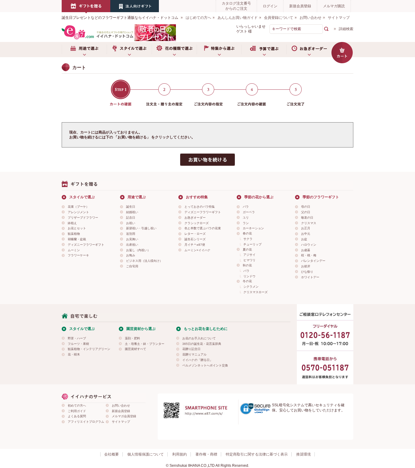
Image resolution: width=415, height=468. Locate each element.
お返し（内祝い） (138, 250)
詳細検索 (346, 29)
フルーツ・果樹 (78, 343)
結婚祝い (132, 212)
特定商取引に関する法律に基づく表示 (257, 454)
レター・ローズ (195, 233)
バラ (246, 206)
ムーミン (74, 250)
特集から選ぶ (219, 49)
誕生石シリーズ (195, 239)
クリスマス (308, 223)
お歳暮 (305, 250)
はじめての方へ (198, 18)
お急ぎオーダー (308, 49)
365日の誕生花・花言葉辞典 (201, 343)
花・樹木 (74, 354)
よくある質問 (77, 416)
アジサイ (249, 254)
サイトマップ (339, 18)
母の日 (305, 206)
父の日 (305, 212)
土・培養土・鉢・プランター (144, 343)
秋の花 (247, 265)
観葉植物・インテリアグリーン (89, 349)
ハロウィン (308, 244)
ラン (246, 223)
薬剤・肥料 (132, 338)
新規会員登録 (300, 6)
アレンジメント (78, 212)
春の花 (247, 233)
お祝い (130, 223)
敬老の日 (307, 217)
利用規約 (179, 454)
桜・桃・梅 (308, 255)
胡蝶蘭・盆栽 (77, 239)
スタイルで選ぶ (129, 49)
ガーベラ (249, 212)
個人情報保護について (145, 454)
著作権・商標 (206, 454)
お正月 (305, 228)
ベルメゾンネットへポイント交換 (205, 365)
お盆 (304, 239)
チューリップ (252, 244)
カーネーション (253, 228)
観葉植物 (74, 233)
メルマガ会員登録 (124, 416)
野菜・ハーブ (77, 338)
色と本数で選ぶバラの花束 (202, 228)
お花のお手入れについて (199, 338)
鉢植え (72, 223)
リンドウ (249, 276)
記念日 (130, 217)
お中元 (305, 233)
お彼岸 (305, 266)
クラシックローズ (196, 223)
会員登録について (278, 18)
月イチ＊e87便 (194, 244)
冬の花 (247, 281)
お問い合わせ (310, 18)
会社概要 (111, 454)
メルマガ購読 (334, 6)
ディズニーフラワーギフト (86, 244)
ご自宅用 (132, 266)
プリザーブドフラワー (83, 217)
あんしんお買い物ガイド (238, 18)
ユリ (246, 217)
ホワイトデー (310, 277)
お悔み (130, 255)
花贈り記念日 (191, 349)
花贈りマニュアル (194, 354)
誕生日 (130, 206)
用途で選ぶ (84, 49)
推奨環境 (303, 454)
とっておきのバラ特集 (199, 206)
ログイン (270, 6)
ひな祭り (307, 271)
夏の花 (247, 249)
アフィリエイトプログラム (86, 421)
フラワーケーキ (78, 255)
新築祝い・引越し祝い (141, 228)
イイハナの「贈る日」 (197, 360)
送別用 (130, 233)
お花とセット (77, 228)
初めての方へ (77, 405)
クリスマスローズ (255, 292)
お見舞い (132, 239)
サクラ (247, 239)
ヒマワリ (249, 260)
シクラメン (251, 286)
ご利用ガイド (77, 411)
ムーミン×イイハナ (197, 250)
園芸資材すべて (135, 349)
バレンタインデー (313, 260)
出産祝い (132, 244)
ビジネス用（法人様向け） (144, 260)
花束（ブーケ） (78, 206)
